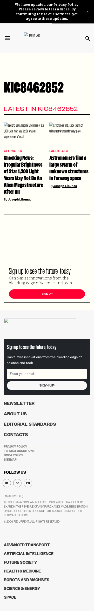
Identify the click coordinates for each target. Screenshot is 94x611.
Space (10, 597)
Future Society (20, 562)
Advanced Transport (27, 545)
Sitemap (10, 459)
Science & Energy (22, 588)
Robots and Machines (26, 580)
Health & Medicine (22, 571)
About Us (15, 414)
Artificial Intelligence (29, 553)
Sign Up (47, 294)
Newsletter (19, 403)
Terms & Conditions (19, 451)
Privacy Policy (66, 5)
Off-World (13, 151)
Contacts (16, 434)
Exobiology (58, 151)
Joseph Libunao (20, 199)
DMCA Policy (13, 455)
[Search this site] (87, 38)
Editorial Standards (30, 424)
